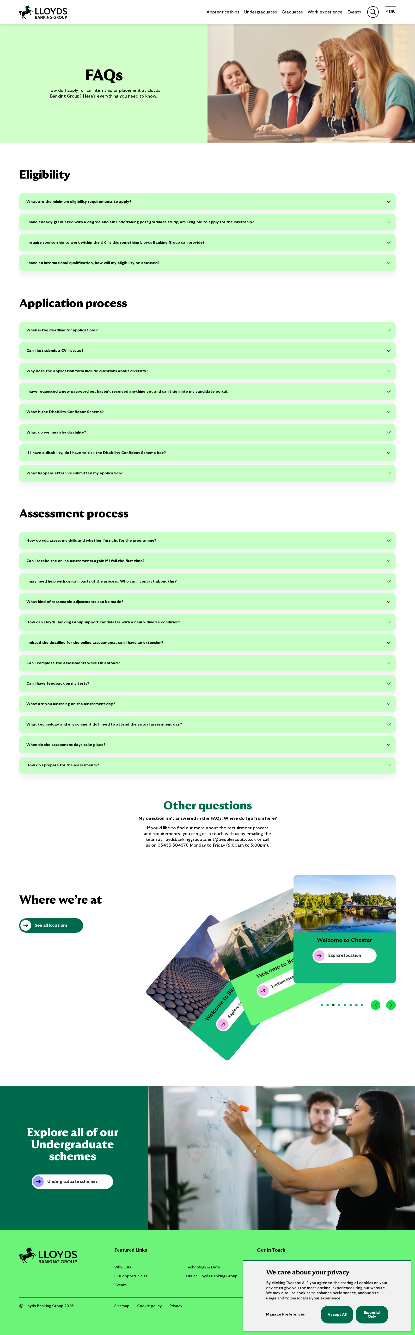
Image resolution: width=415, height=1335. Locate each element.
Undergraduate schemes (72, 1182)
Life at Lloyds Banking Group (212, 1276)
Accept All (337, 1314)
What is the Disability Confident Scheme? (65, 412)
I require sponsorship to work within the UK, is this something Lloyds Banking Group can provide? (115, 242)
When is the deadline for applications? (62, 330)
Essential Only (372, 1314)
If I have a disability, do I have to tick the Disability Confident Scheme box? (96, 453)
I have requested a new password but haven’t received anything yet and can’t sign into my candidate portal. (127, 391)
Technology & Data (203, 1267)
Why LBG (122, 1267)
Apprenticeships (223, 12)
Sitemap (121, 1306)
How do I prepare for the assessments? (62, 765)
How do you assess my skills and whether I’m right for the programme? (91, 540)
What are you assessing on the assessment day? (70, 704)
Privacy (175, 1306)
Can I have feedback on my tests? (57, 683)
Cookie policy (149, 1306)
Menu (390, 11)
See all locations (51, 925)
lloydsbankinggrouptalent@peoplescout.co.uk (210, 840)
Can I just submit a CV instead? (55, 351)
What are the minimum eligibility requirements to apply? (78, 202)
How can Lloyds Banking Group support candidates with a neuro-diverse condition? (103, 622)
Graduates (292, 12)
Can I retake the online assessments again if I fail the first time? (85, 561)
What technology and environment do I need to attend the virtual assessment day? (104, 724)
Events (354, 12)
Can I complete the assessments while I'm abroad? (73, 663)
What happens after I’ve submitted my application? (74, 473)
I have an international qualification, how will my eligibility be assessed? (93, 263)
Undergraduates (260, 12)
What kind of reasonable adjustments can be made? (74, 602)
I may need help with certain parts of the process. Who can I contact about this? (101, 581)
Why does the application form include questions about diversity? (87, 371)
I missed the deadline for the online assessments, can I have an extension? (94, 643)
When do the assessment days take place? (65, 745)
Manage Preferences (285, 1314)
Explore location (286, 980)
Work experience (325, 12)
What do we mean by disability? (56, 432)
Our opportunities (130, 1276)
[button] (322, 1005)
